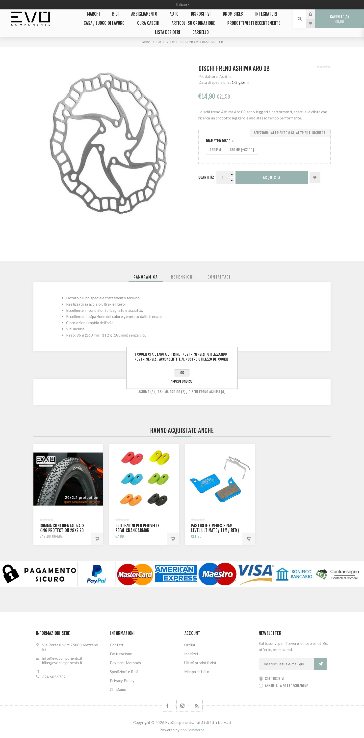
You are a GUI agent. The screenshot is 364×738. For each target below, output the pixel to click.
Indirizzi (191, 654)
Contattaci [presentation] (219, 277)
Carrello (338, 19)
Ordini (189, 645)
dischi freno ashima (204, 392)
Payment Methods (125, 662)
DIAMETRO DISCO (218, 141)
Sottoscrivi (274, 678)
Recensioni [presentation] (182, 277)
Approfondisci (182, 381)
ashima (143, 392)
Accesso (314, 14)
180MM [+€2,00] (242, 149)
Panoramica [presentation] (145, 277)
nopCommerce (193, 730)
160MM (215, 149)
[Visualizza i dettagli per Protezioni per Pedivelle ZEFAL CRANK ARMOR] (144, 479)
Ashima (225, 76)
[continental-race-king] (68, 479)
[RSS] (197, 705)
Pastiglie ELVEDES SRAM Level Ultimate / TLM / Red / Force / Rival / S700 (215, 530)
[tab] (146, 277)
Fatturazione (121, 654)
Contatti (117, 645)
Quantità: (206, 177)
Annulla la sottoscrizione (286, 685)
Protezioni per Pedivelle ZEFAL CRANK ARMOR (137, 528)
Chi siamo (118, 689)
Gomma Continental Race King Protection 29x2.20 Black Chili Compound (62, 530)
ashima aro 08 (169, 392)
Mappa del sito (196, 671)
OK (182, 373)
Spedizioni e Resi (124, 671)
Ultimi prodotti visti (200, 662)
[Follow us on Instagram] (182, 705)
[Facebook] (167, 705)
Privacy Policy (122, 680)
